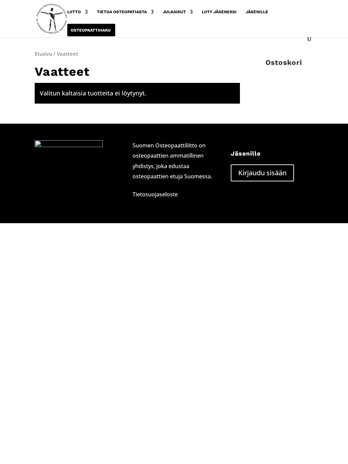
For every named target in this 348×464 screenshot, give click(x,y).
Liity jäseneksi (219, 12)
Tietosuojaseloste (155, 194)
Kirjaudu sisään (262, 172)
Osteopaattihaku (91, 30)
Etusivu (43, 53)
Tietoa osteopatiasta (122, 12)
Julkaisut (174, 12)
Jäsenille (257, 12)
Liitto (74, 12)
